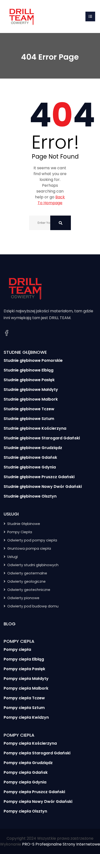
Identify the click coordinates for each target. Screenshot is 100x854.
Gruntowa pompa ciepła (29, 548)
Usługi (12, 556)
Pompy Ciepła (19, 532)
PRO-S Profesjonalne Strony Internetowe (61, 844)
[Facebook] (6, 333)
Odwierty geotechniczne (28, 589)
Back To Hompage (51, 200)
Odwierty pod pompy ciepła (32, 540)
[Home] (22, 16)
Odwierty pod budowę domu (32, 606)
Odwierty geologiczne (26, 581)
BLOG (10, 624)
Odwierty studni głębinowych (32, 565)
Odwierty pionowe (23, 598)
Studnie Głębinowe (23, 523)
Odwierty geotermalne (27, 573)
